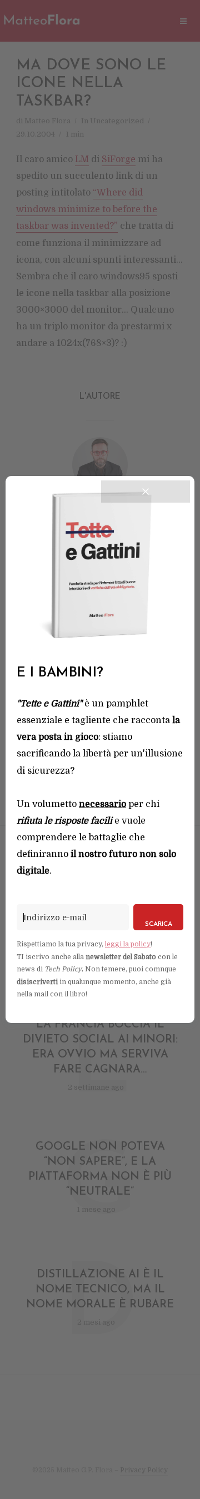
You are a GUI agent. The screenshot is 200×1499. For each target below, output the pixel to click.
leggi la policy (128, 944)
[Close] (145, 491)
